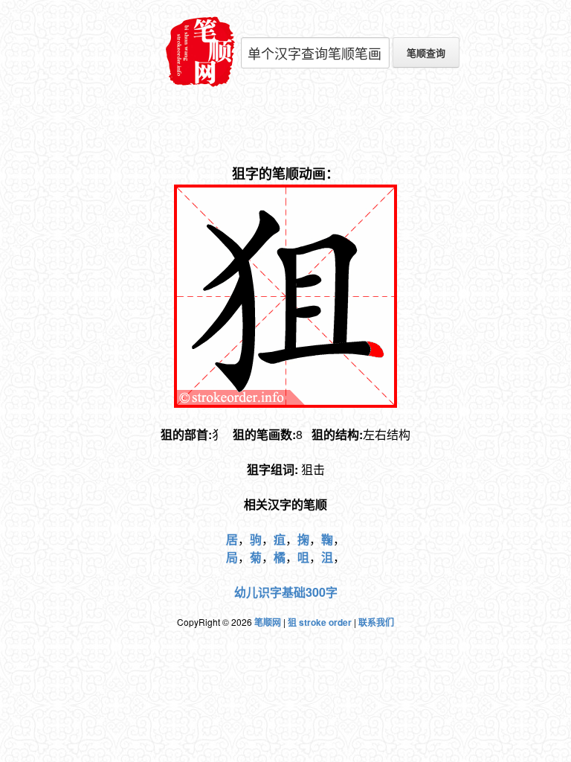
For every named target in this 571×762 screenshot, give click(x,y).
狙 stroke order (320, 622)
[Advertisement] (285, 126)
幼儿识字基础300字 (286, 592)
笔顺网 (267, 622)
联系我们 (376, 622)
